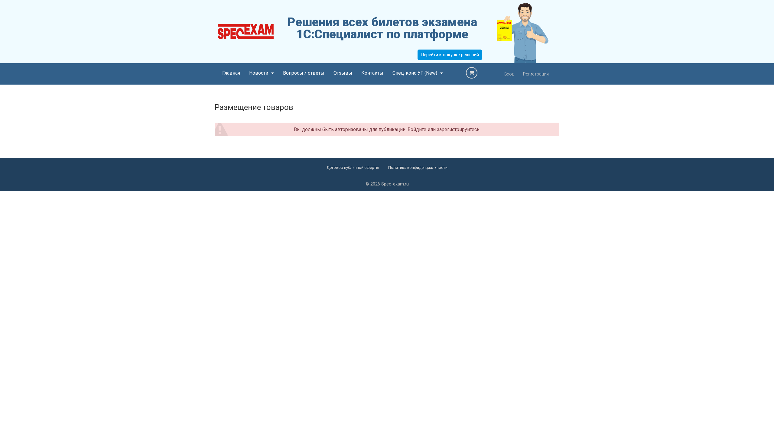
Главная (231, 73)
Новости (258, 73)
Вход (509, 74)
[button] (261, 73)
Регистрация (536, 74)
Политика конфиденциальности (417, 167)
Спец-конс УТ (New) (414, 73)
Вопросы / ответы (303, 73)
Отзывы (342, 73)
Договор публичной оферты (353, 167)
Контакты (372, 73)
